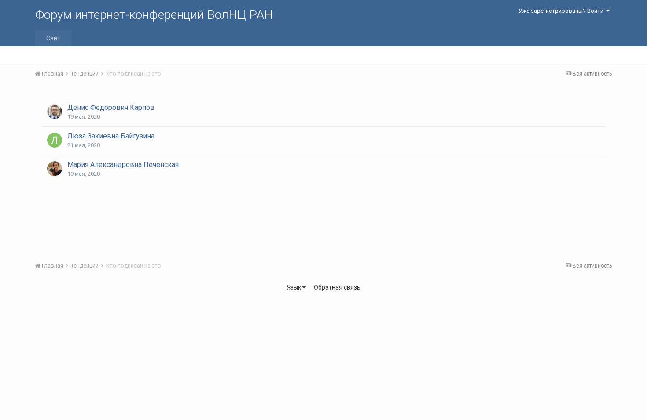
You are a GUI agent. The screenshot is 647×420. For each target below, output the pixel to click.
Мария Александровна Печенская (123, 164)
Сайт (53, 38)
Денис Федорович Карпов (110, 107)
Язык (294, 287)
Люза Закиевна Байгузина (110, 136)
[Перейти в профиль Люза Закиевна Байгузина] (54, 140)
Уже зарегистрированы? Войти (562, 10)
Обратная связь (337, 287)
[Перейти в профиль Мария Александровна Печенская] (54, 168)
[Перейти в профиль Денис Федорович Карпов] (54, 111)
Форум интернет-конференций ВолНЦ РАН (154, 14)
